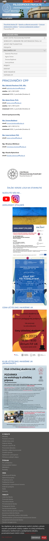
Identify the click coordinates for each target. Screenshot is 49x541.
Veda (4, 473)
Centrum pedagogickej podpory (29, 27)
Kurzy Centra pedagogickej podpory (17, 38)
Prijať (44, 537)
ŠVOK (4, 489)
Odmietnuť (36, 537)
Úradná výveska (7, 452)
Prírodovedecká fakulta (9, 504)
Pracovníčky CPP (10, 50)
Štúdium (5, 460)
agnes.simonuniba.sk (14, 103)
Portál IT (36, 1)
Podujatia (7, 47)
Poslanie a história (8, 439)
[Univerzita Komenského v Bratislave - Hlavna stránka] (6, 8)
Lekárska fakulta (7, 497)
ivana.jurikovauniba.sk (14, 138)
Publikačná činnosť (8, 482)
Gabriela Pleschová (11, 54)
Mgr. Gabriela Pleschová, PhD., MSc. (14, 85)
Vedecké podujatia (8, 487)
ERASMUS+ (5, 467)
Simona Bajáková (10, 59)
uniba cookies (30, 533)
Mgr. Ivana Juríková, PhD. (10, 135)
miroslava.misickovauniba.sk (16, 147)
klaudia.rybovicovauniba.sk (16, 155)
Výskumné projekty (8, 478)
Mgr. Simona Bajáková (9, 120)
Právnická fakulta (7, 499)
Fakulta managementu (9, 522)
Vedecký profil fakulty (9, 475)
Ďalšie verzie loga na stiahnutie (24, 188)
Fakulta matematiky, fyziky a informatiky (15, 515)
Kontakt (7, 69)
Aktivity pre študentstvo (13, 44)
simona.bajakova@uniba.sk (15, 123)
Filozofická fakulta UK (10, 24)
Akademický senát (8, 441)
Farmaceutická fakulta (9, 508)
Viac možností (7, 537)
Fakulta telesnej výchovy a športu (12, 511)
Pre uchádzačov (7, 463)
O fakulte (6, 434)
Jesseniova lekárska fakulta (10, 513)
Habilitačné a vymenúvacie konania (13, 484)
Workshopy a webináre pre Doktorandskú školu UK (22, 41)
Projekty (7, 65)
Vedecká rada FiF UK (8, 446)
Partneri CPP (8, 75)
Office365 (27, 1)
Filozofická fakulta (8, 502)
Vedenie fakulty (7, 443)
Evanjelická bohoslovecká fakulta (12, 520)
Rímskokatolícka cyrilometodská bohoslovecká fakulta (19, 517)
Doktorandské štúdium (9, 465)
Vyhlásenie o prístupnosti (10, 455)
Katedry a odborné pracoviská (28, 24)
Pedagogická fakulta (8, 506)
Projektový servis (7, 480)
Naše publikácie (9, 72)
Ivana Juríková (9, 62)
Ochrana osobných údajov (10, 457)
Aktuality (5, 436)
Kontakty (5, 470)
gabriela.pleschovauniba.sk (16, 88)
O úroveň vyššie (12, 35)
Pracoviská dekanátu (8, 448)
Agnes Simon (9, 57)
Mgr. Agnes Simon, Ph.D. (10, 100)
